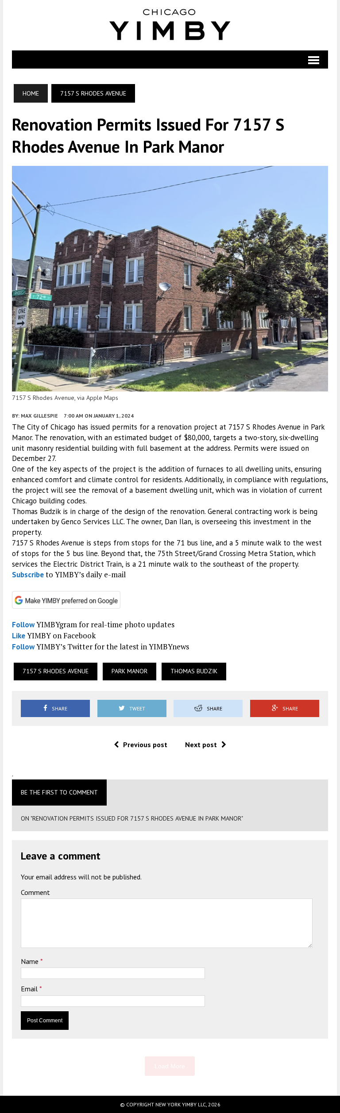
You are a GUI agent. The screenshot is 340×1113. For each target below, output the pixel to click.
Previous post (145, 744)
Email (30, 988)
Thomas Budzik (193, 671)
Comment (35, 892)
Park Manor (129, 671)
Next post (201, 744)
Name (30, 961)
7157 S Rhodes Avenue (56, 671)
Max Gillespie (39, 415)
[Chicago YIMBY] (170, 25)
